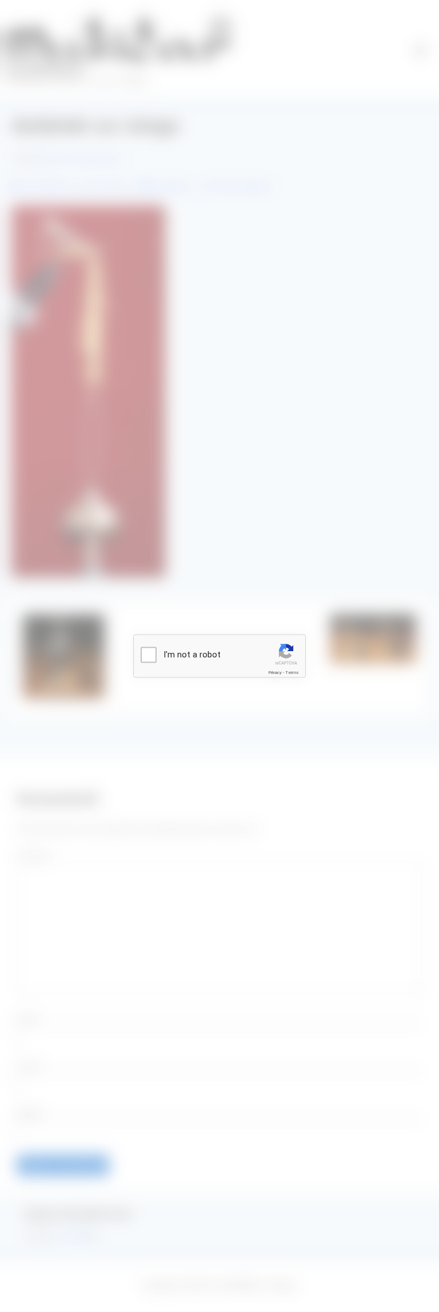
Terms (292, 672)
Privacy (275, 672)
